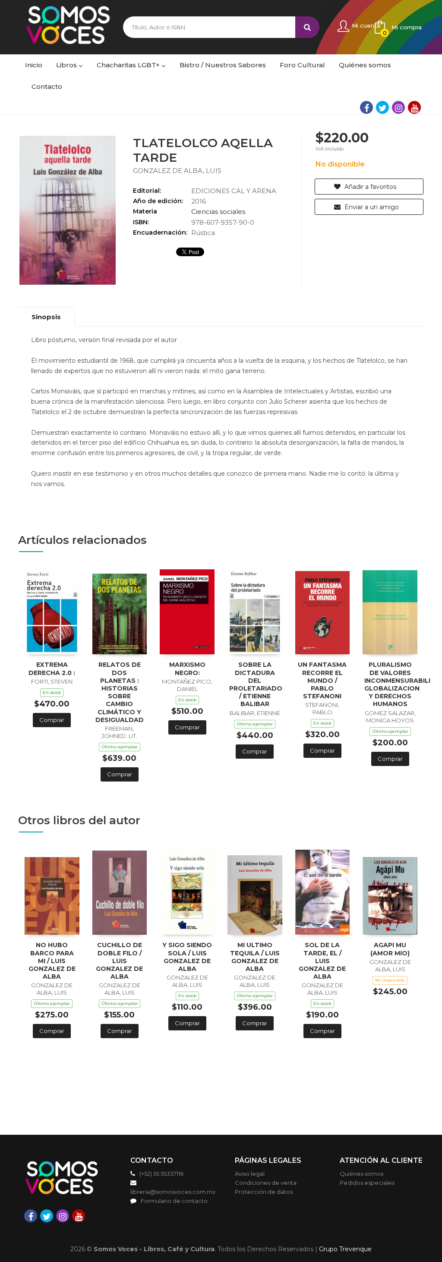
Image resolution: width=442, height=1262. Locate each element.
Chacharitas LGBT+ (129, 65)
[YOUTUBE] (414, 107)
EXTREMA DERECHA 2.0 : (51, 668)
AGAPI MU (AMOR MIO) (390, 949)
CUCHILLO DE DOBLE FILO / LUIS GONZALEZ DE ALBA (119, 960)
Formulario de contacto (174, 1200)
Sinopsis (46, 317)
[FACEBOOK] (366, 107)
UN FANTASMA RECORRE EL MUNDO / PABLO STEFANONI (322, 680)
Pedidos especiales (367, 1182)
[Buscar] (307, 27)
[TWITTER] (382, 107)
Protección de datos (264, 1191)
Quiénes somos (361, 1173)
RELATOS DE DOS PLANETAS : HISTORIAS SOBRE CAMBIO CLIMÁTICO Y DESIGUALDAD (119, 692)
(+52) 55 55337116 (161, 1173)
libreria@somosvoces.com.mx (172, 1191)
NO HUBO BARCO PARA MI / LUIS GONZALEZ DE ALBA (52, 960)
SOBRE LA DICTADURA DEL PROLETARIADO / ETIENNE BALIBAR (255, 684)
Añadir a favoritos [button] (369, 187)
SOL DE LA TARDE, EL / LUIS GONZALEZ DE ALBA (322, 960)
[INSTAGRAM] (398, 107)
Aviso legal (250, 1173)
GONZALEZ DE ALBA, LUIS (177, 170)
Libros (67, 65)
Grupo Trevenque (345, 1249)
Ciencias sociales (218, 211)
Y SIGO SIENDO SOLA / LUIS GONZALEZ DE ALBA (187, 957)
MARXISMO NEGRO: (187, 668)
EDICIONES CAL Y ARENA (233, 191)
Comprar (51, 719)
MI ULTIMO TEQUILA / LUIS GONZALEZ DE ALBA (255, 957)
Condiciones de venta (266, 1182)
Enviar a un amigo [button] (371, 207)
